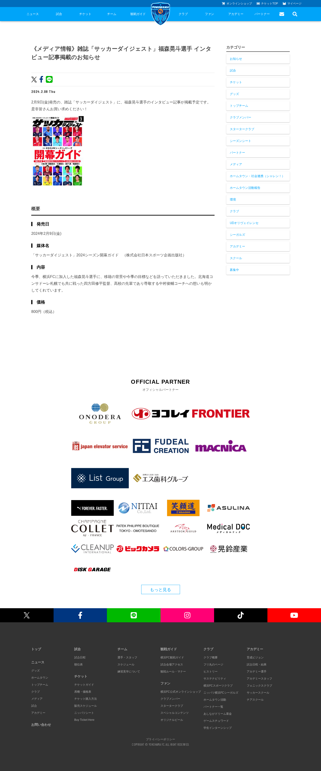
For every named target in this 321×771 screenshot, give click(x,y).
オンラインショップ (239, 3)
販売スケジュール (85, 705)
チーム (111, 14)
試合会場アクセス (171, 664)
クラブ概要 (211, 657)
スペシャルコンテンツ (174, 712)
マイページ (294, 3)
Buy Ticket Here (84, 720)
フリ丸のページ (213, 664)
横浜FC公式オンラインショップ (180, 691)
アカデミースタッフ (259, 678)
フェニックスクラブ (259, 685)
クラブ (183, 14)
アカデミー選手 (256, 671)
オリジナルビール (171, 720)
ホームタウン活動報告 (245, 188)
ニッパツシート (84, 712)
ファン (209, 14)
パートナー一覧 (213, 706)
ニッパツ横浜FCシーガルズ (221, 692)
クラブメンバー (240, 117)
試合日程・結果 (256, 664)
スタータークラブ (242, 129)
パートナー (262, 14)
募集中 (234, 270)
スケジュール (125, 664)
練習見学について (128, 671)
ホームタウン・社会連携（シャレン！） (257, 176)
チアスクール (255, 699)
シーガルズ (237, 234)
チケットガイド (84, 684)
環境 (233, 199)
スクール (236, 258)
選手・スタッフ (127, 657)
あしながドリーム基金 (218, 713)
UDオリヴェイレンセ (244, 223)
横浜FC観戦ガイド (172, 657)
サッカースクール (258, 692)
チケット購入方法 (85, 698)
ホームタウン (39, 677)
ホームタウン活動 (215, 699)
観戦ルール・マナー (173, 671)
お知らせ (236, 59)
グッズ (234, 94)
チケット (85, 14)
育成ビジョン (255, 657)
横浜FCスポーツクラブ (218, 685)
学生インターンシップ (218, 727)
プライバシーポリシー (160, 739)
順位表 (78, 664)
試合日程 (80, 657)
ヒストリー (211, 671)
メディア (236, 164)
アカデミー (235, 14)
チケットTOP (269, 3)
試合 (59, 14)
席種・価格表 (82, 691)
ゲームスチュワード (216, 720)
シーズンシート (240, 141)
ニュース (33, 14)
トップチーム (239, 105)
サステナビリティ (215, 678)
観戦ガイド (138, 14)
